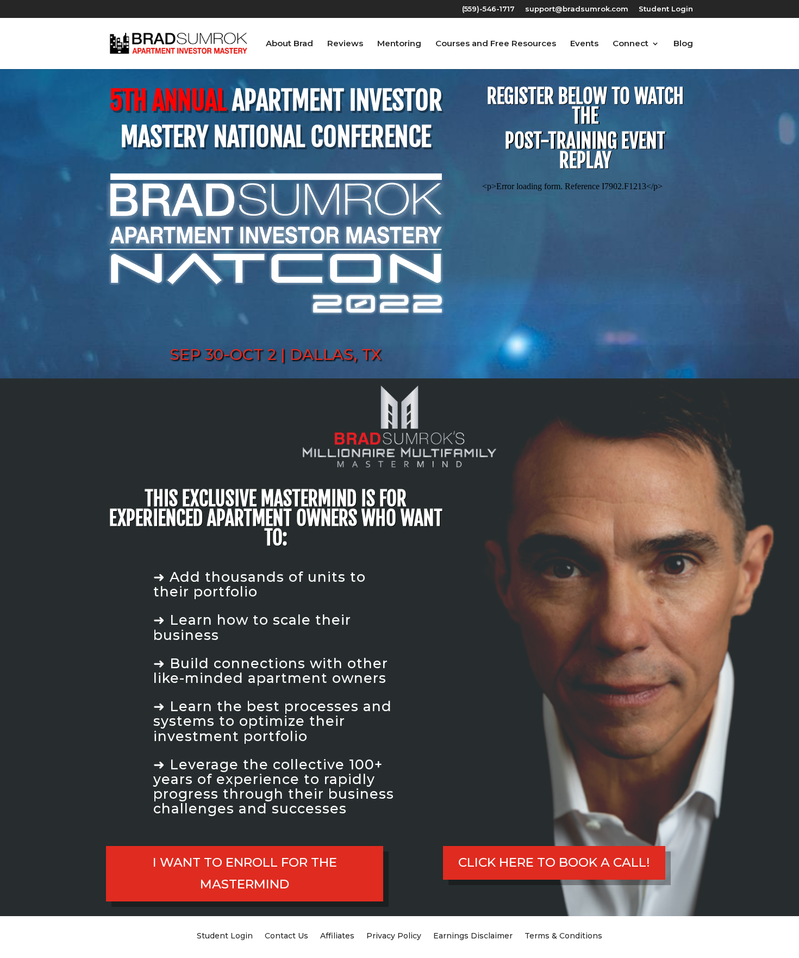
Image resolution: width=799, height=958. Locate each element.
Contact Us (286, 935)
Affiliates (337, 935)
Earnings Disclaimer (473, 935)
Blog (683, 44)
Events (584, 44)
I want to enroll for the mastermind (245, 873)
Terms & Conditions (563, 935)
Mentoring (399, 44)
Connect (630, 44)
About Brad (289, 44)
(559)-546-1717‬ (488, 9)
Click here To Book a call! (554, 862)
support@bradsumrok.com (576, 9)
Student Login (666, 9)
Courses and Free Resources (495, 44)
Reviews (345, 44)
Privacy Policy (393, 935)
